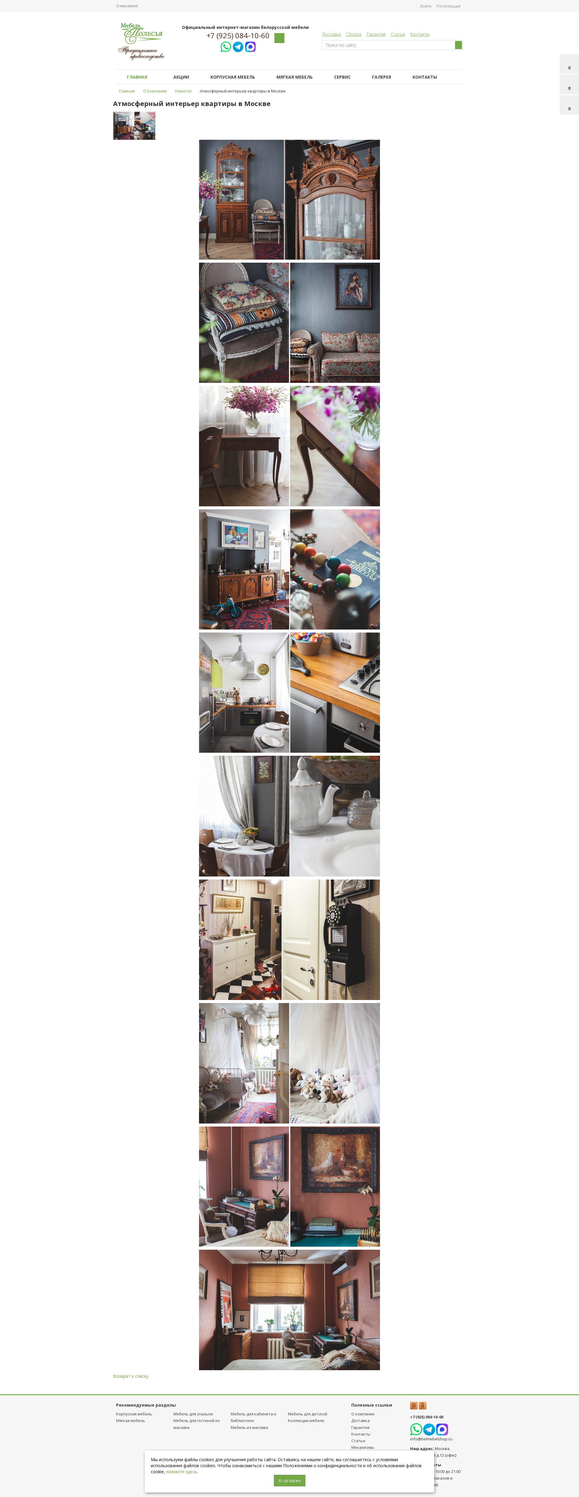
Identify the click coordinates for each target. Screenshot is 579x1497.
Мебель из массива (249, 1427)
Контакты (419, 34)
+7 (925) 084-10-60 (238, 35)
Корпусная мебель (232, 77)
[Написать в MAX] (250, 46)
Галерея (381, 77)
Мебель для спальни (193, 1414)
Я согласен (290, 1480)
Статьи (398, 34)
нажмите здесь (181, 1471)
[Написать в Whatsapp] (225, 46)
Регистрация (448, 6)
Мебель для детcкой (307, 1414)
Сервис (342, 77)
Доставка (331, 34)
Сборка (353, 34)
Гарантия (376, 34)
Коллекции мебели (306, 1420)
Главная (137, 77)
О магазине (127, 5)
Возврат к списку (130, 1376)
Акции (181, 77)
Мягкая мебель (295, 77)
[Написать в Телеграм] (238, 46)
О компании (363, 1414)
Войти (426, 6)
